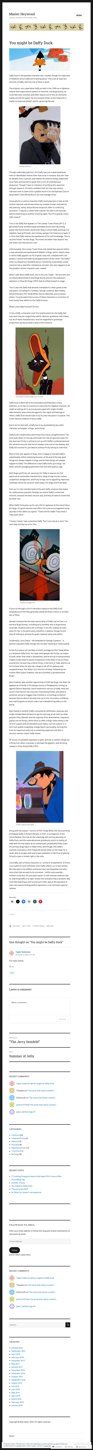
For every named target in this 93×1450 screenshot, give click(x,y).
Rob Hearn (16, 926)
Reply (12, 973)
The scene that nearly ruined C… (41, 1090)
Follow (14, 1250)
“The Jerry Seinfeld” (19, 1189)
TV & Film (35, 926)
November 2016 (18, 1373)
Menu (79, 15)
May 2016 (15, 1392)
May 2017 (15, 1364)
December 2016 (18, 1370)
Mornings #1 (30, 1112)
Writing (41, 926)
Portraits (15, 1144)
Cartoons (15, 1135)
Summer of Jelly (18, 1182)
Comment (62, 1019)
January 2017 (17, 1367)
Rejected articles (18, 1148)
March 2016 (16, 1399)
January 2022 (17, 1348)
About (11, 1436)
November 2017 (18, 1360)
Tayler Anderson (23, 952)
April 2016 (15, 1396)
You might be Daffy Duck (43, 1083)
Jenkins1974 (21, 1105)
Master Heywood (22, 14)
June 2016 (15, 1389)
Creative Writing (18, 1138)
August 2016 (16, 1383)
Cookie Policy (47, 1446)
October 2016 (17, 1376)
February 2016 (17, 1402)
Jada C (18, 1112)
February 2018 (17, 1357)
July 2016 (15, 1386)
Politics (14, 1141)
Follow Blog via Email (22, 1225)
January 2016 (17, 1405)
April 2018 (15, 1354)
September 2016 (18, 1380)
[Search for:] (37, 1325)
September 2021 (18, 1351)
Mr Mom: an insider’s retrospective (26, 1192)
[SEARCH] (67, 1324)
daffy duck (49, 926)
